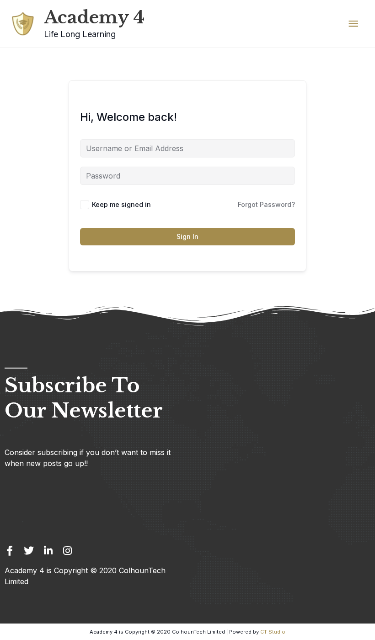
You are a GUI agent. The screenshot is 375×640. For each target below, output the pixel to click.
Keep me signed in (121, 204)
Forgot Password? (266, 204)
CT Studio (272, 632)
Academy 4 (94, 17)
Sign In (187, 236)
